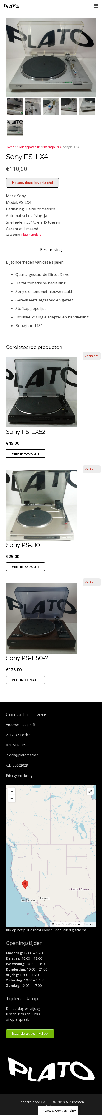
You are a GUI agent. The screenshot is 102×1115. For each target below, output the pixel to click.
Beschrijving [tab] (51, 249)
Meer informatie (25, 453)
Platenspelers (51, 147)
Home (10, 147)
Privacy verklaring (19, 775)
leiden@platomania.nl (22, 755)
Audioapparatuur (28, 147)
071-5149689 (16, 745)
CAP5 (45, 1102)
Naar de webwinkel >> (30, 1034)
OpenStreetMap (65, 924)
